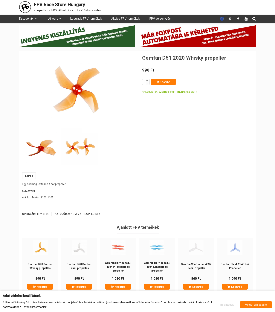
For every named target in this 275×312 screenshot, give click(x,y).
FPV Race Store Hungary (59, 4)
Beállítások (227, 304)
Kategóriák (26, 18)
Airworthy (54, 18)
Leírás (29, 175)
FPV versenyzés (160, 18)
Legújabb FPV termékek (86, 18)
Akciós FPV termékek (125, 18)
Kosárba (165, 82)
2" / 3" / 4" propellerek (85, 213)
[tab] (29, 175)
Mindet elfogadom (256, 304)
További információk (34, 306)
